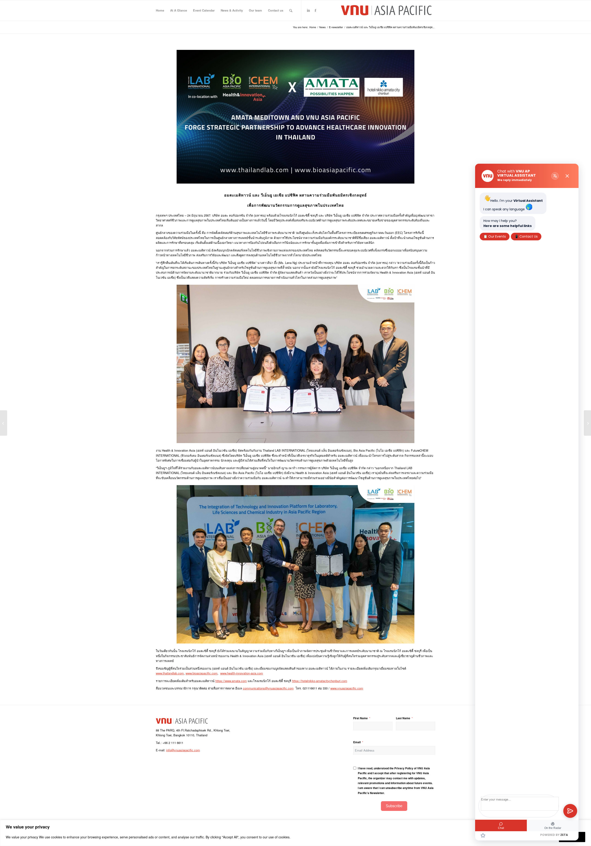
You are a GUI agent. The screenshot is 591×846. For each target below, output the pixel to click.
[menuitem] (160, 10)
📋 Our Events (494, 236)
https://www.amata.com (231, 681)
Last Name (403, 718)
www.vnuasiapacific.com (346, 688)
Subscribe (394, 806)
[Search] (290, 10)
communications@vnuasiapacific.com (268, 688)
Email (357, 742)
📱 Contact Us (526, 236)
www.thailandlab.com (170, 673)
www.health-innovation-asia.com (241, 673)
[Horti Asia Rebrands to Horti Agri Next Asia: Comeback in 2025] (3, 423)
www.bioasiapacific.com (201, 673)
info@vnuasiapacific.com (183, 750)
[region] (295, 833)
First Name (360, 718)
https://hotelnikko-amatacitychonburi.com (319, 681)
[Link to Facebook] (315, 10)
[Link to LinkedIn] (308, 10)
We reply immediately (514, 180)
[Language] (555, 176)
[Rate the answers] (483, 835)
